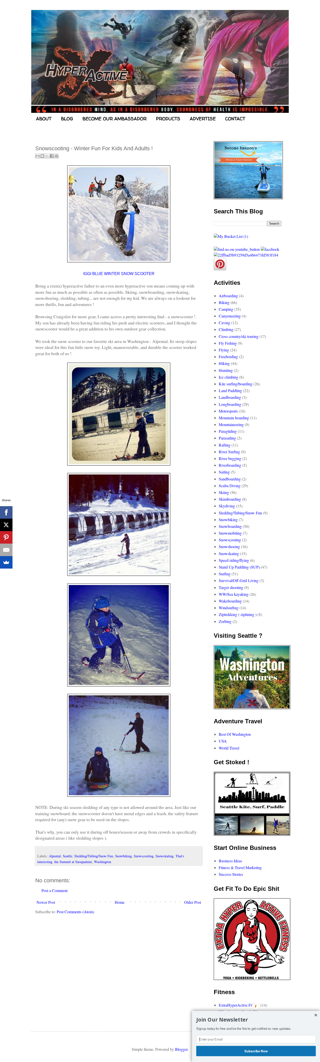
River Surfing (229, 451)
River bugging (230, 458)
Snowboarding (230, 526)
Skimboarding (230, 499)
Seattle (67, 856)
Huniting (226, 370)
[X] (6, 525)
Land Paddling (230, 390)
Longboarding (230, 404)
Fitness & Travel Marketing (240, 867)
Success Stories (231, 874)
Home (119, 902)
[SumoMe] (6, 562)
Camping (226, 309)
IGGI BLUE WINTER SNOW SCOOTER (118, 274)
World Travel (229, 748)
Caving (224, 322)
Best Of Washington (235, 734)
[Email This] (37, 155)
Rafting (224, 445)
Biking (224, 302)
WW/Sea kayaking (233, 594)
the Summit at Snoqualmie (73, 861)
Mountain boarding (234, 417)
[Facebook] (6, 512)
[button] (256, 1020)
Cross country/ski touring (238, 336)
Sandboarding (230, 478)
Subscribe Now (256, 1051)
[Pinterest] (6, 537)
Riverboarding (230, 465)
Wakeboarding (230, 601)
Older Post (192, 902)
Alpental (55, 856)
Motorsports (228, 411)
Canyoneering (230, 315)
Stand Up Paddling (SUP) (239, 567)
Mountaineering (231, 424)
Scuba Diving (229, 485)
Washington (102, 861)
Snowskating (165, 856)
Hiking (224, 363)
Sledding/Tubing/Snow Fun (93, 856)
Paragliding (228, 431)
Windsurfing (228, 607)
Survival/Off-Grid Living (238, 580)
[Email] (6, 550)
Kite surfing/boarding (235, 383)
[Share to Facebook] (51, 155)
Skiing (224, 492)
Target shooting (231, 587)
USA (223, 741)
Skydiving (227, 505)
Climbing (226, 329)
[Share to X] (47, 155)
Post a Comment (55, 890)
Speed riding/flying (234, 560)
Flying (224, 349)
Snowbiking (123, 856)
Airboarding (228, 295)
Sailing (224, 471)
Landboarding (230, 397)
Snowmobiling (230, 533)
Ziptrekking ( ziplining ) (237, 614)
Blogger (181, 1049)
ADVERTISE (203, 119)
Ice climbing (228, 377)
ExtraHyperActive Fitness (239, 1005)
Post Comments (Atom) (75, 911)
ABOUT (44, 119)
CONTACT (235, 119)
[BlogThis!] (42, 155)
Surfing (224, 573)
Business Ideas (230, 860)
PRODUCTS (168, 119)
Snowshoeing (229, 546)
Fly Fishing (228, 343)
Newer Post (45, 902)
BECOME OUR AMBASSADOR (114, 119)
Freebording (228, 356)
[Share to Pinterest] (56, 155)
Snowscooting (144, 856)
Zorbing (225, 621)
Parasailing (227, 438)
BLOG (67, 119)
